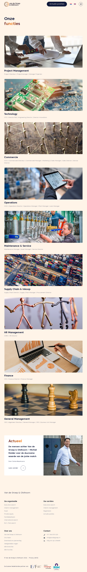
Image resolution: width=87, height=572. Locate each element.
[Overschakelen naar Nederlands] (71, 4)
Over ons (8, 531)
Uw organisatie (10, 501)
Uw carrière (48, 501)
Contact (47, 531)
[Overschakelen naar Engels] (75, 4)
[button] (17, 468)
